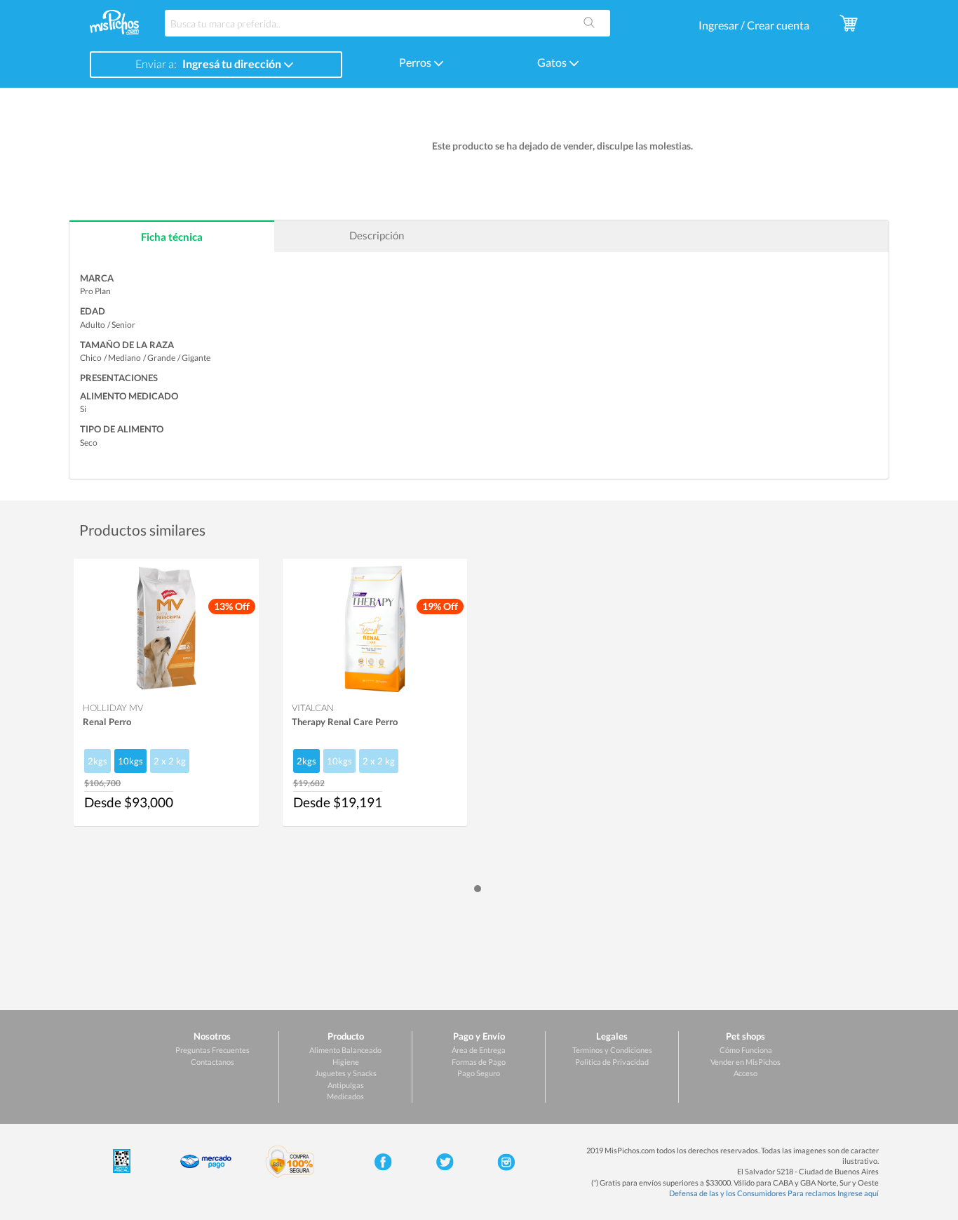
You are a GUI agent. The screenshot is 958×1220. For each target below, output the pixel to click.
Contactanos (212, 1061)
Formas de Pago (479, 1061)
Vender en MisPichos (745, 1061)
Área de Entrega (479, 1049)
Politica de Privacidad (612, 1061)
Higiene (345, 1061)
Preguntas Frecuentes (212, 1049)
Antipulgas (346, 1084)
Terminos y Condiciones (612, 1049)
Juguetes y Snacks (346, 1073)
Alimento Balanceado (345, 1049)
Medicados (345, 1096)
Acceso (745, 1073)
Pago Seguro (478, 1073)
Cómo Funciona (746, 1049)
